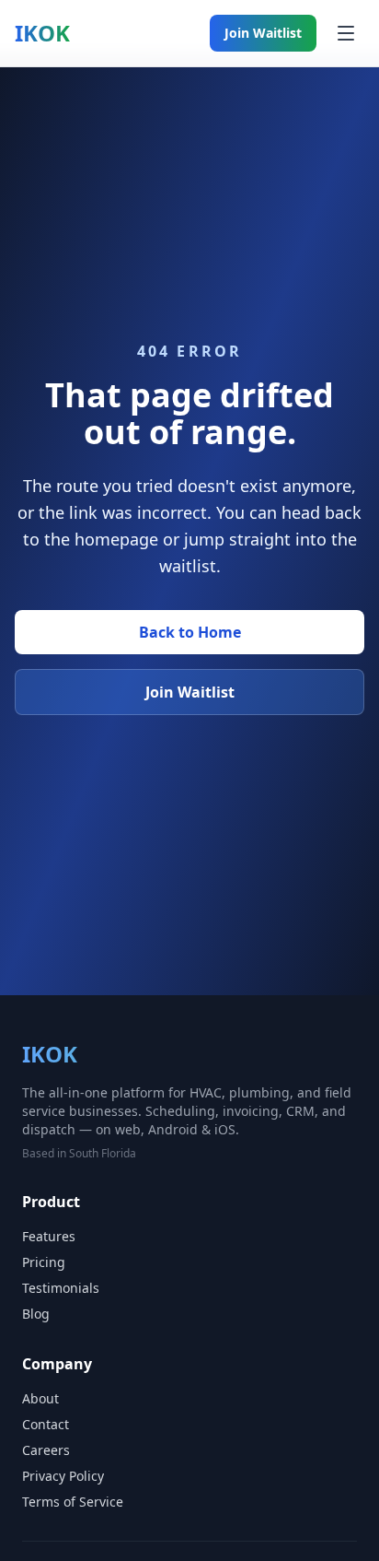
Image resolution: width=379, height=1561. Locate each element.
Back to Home (190, 632)
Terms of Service (72, 1501)
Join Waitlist (263, 32)
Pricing (43, 1262)
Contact (45, 1424)
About (40, 1398)
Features (48, 1236)
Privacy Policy (63, 1476)
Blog (36, 1313)
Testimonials (60, 1288)
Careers (46, 1450)
